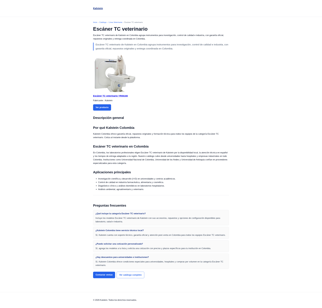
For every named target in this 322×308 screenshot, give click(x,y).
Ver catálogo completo (130, 275)
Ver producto (102, 107)
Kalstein (98, 8)
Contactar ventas (104, 275)
